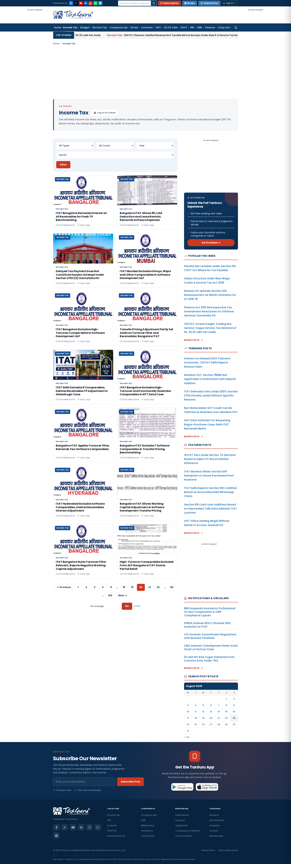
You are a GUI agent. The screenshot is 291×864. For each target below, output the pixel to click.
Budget (84, 27)
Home (57, 27)
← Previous (64, 587)
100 (110, 595)
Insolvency (147, 830)
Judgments (181, 825)
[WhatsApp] (95, 3)
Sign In (229, 3)
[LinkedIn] (86, 3)
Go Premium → (211, 242)
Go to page (97, 606)
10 (188, 711)
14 (218, 711)
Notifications (182, 815)
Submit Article (216, 820)
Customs (147, 27)
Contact (213, 830)
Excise (134, 27)
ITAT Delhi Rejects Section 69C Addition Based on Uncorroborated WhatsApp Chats (210, 492)
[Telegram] (100, 3)
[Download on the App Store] (207, 787)
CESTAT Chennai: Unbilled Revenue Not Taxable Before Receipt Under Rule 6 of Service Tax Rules (150, 35)
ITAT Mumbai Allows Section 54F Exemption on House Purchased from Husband (209, 476)
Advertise (214, 825)
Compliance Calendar (187, 830)
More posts (192, 340)
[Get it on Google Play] (182, 787)
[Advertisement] (35, 62)
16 (234, 711)
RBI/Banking (147, 825)
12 (203, 711)
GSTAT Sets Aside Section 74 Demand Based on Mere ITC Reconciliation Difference (209, 459)
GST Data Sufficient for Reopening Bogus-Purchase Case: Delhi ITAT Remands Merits (207, 424)
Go (127, 606)
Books (191, 3)
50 (171, 587)
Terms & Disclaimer (228, 850)
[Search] (154, 3)
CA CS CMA (170, 27)
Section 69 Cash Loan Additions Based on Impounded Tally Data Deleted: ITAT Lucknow (210, 509)
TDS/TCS (111, 830)
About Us (214, 815)
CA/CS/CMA (147, 836)
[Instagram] (91, 3)
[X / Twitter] (76, 3)
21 (149, 587)
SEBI (199, 27)
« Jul (186, 737)
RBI (192, 27)
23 (234, 718)
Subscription (171, 3)
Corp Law (224, 27)
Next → (122, 595)
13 (211, 711)
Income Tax (70, 27)
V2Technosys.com (116, 850)
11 (196, 711)
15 (226, 711)
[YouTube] (81, 3)
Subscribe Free (130, 781)
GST (158, 27)
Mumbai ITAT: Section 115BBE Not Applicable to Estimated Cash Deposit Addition (210, 379)
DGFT (184, 27)
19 (132, 587)
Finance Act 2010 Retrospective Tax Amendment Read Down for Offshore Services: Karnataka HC (209, 311)
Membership (216, 836)
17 (188, 718)
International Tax (116, 836)
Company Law (118, 27)
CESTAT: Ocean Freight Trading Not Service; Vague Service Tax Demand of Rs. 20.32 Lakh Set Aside (210, 328)
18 (124, 587)
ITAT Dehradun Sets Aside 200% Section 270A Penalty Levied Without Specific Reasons (211, 396)
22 (158, 587)
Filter (63, 164)
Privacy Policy (208, 850)
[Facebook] (71, 3)
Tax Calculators (183, 836)
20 (210, 718)
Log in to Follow (106, 112)
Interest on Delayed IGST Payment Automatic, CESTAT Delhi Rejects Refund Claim (207, 362)
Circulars (180, 820)
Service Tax (99, 27)
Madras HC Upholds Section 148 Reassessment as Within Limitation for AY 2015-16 (210, 295)
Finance (210, 27)
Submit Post (211, 3)
